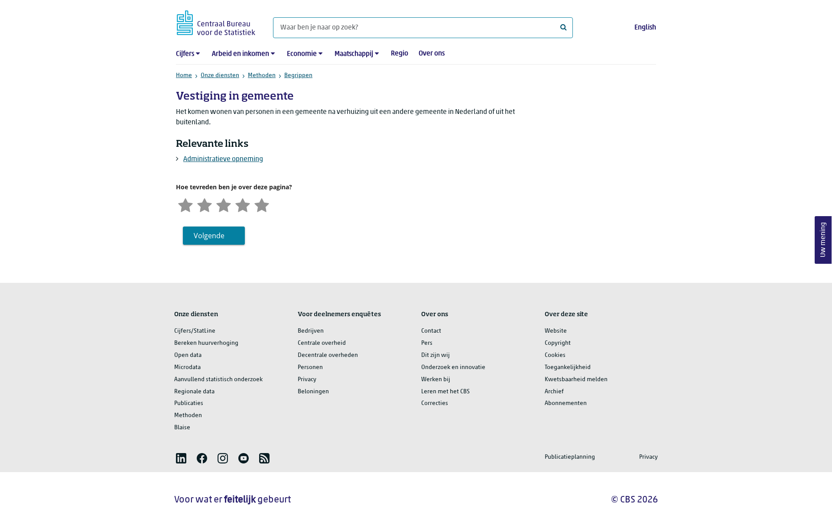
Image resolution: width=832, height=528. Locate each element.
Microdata (187, 367)
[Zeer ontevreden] (185, 204)
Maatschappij (354, 54)
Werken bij (435, 379)
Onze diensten (220, 75)
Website (556, 331)
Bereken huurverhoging (206, 343)
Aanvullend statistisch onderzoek (218, 379)
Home (184, 75)
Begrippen (298, 75)
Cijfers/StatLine (194, 331)
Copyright (558, 343)
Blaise (182, 428)
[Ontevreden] (204, 204)
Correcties (434, 403)
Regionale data (194, 392)
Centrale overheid (322, 343)
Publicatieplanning (570, 457)
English (645, 27)
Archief (554, 392)
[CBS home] (216, 21)
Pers (426, 343)
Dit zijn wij (435, 355)
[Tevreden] (242, 204)
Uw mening (823, 239)
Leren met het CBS (445, 392)
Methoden (262, 75)
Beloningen (313, 392)
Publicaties (188, 403)
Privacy (307, 379)
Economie (302, 54)
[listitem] (181, 458)
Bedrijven (311, 331)
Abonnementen (566, 403)
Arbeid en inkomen (240, 54)
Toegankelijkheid (568, 367)
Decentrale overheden (328, 355)
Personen (310, 367)
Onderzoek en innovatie (453, 367)
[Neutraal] (223, 204)
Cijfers (185, 54)
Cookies (555, 355)
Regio (399, 53)
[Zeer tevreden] (261, 204)
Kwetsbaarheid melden (576, 379)
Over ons (432, 53)
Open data (188, 355)
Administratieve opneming (223, 159)
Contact (431, 331)
